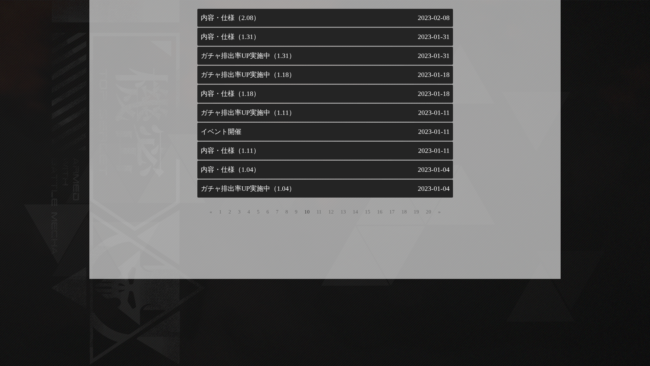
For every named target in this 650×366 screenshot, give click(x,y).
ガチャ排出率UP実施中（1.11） (248, 112)
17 (392, 212)
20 (428, 212)
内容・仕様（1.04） (230, 169)
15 (367, 212)
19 (416, 212)
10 (307, 212)
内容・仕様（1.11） (230, 150)
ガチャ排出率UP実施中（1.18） (248, 74)
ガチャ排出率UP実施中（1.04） (248, 188)
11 (319, 212)
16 (380, 212)
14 (355, 212)
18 (404, 212)
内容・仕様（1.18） (230, 93)
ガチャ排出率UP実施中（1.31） (248, 55)
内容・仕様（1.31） (230, 36)
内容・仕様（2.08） (230, 17)
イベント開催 (221, 131)
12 (331, 212)
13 (343, 212)
